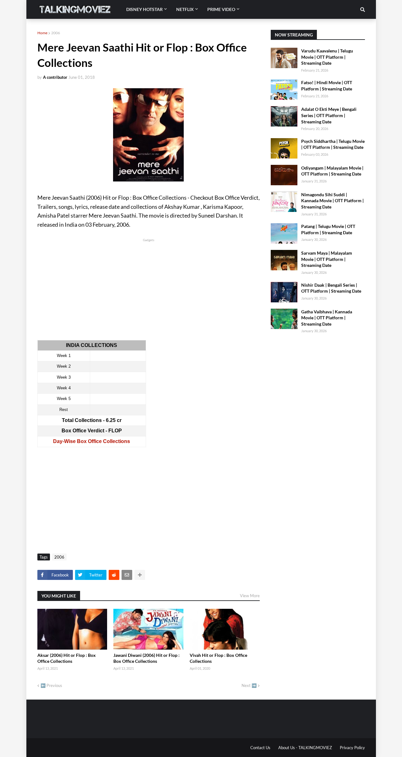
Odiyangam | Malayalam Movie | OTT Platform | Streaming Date (332, 171)
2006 (55, 32)
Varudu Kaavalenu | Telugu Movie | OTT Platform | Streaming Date (327, 57)
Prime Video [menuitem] (221, 9)
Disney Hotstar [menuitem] (144, 9)
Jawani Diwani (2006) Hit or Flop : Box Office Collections (146, 658)
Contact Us (260, 747)
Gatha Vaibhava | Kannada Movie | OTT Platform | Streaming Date (326, 318)
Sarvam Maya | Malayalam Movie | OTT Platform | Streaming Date (326, 259)
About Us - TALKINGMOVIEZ (305, 747)
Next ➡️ (249, 685)
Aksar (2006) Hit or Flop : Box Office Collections (66, 658)
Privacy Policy (352, 747)
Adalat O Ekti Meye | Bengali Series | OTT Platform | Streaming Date (328, 115)
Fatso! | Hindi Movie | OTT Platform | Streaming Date (326, 85)
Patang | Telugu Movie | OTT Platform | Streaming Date (328, 229)
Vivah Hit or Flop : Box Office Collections (218, 658)
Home (42, 32)
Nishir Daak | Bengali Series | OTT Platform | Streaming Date (331, 288)
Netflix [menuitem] (185, 9)
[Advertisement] (148, 287)
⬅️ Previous (51, 685)
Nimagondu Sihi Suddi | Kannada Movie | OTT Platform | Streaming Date (332, 200)
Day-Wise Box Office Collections (91, 441)
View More (250, 595)
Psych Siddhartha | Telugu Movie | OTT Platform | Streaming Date (333, 144)
